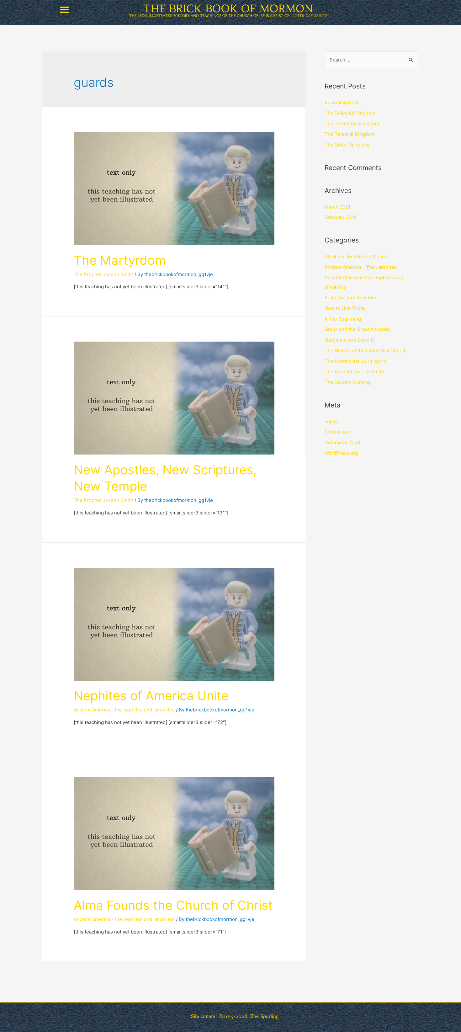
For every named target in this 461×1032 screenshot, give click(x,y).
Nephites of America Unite (151, 695)
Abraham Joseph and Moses (356, 256)
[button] (64, 9)
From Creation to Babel (350, 298)
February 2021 (340, 217)
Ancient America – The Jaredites (361, 267)
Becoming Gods (342, 102)
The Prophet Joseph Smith (103, 274)
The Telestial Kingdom (350, 134)
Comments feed (342, 442)
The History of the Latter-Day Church (366, 351)
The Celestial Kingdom (350, 113)
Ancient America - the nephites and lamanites (124, 710)
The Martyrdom (120, 260)
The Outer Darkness (347, 145)
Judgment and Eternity (350, 340)
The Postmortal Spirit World (355, 361)
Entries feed (338, 432)
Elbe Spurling (264, 1016)
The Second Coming (347, 382)
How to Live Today (345, 308)
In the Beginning (343, 319)
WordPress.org (341, 453)
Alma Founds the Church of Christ (173, 905)
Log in (331, 421)
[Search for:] (371, 60)
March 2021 (337, 207)
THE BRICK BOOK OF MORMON (228, 8)
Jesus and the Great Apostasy (358, 329)
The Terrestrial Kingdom (352, 123)
